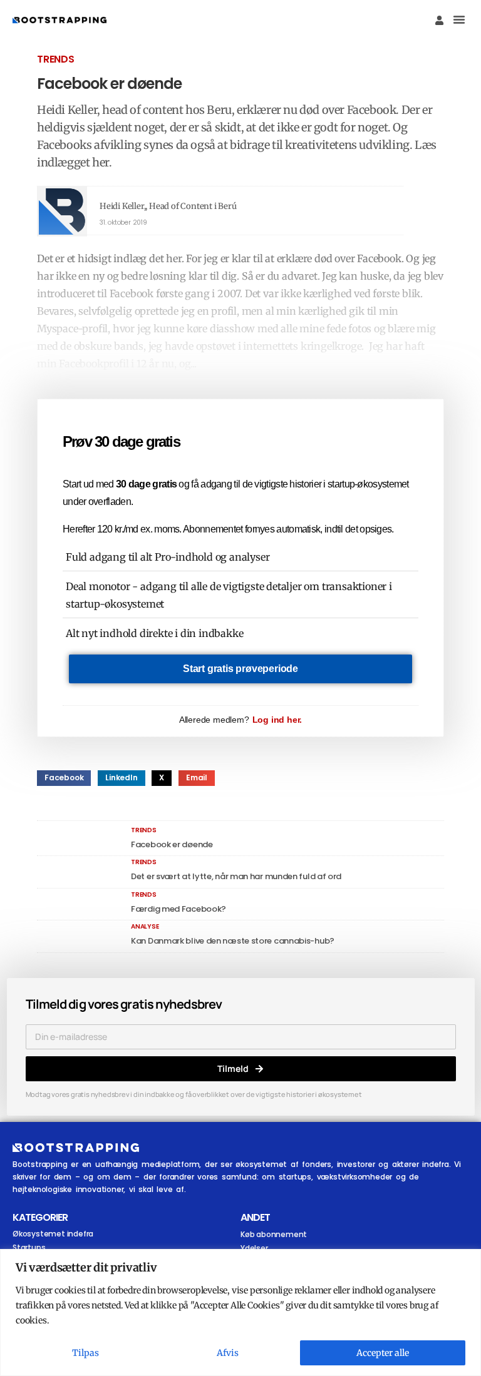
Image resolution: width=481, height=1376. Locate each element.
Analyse (145, 926)
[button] (459, 19)
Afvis (228, 1352)
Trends (56, 59)
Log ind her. (277, 720)
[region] (240, 1312)
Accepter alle (382, 1352)
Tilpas (85, 1352)
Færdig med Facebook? (178, 909)
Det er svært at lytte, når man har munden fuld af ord (236, 876)
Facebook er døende (172, 844)
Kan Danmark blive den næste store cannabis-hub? (232, 941)
